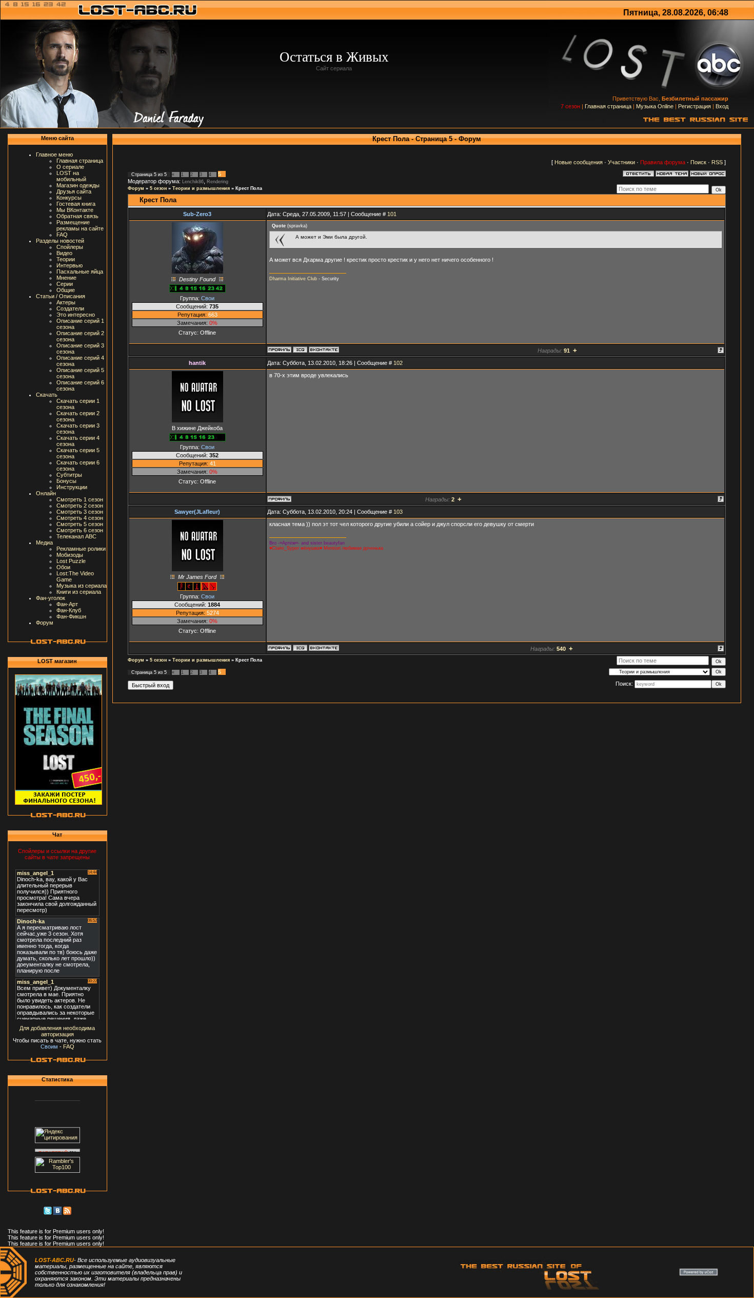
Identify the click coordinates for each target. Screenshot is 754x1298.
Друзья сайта (73, 191)
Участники (621, 162)
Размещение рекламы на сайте (80, 225)
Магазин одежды (78, 185)
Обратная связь (77, 216)
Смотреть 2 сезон (79, 505)
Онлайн (46, 493)
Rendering (217, 181)
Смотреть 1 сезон (79, 499)
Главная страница (608, 106)
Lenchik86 (193, 181)
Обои (63, 567)
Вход (722, 106)
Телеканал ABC (76, 536)
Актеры (65, 302)
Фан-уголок (50, 598)
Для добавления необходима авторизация (57, 1031)
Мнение (66, 278)
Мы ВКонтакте (74, 210)
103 (398, 512)
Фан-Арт (67, 604)
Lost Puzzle (71, 561)
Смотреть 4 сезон (79, 518)
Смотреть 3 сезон (79, 512)
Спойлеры (69, 247)
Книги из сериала (78, 592)
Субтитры (69, 475)
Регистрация (694, 106)
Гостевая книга (75, 204)
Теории (65, 259)
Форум (44, 622)
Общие (65, 290)
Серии (64, 284)
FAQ (62, 234)
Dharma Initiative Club (293, 278)
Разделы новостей (60, 241)
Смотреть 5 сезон (79, 524)
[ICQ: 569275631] (300, 648)
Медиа (44, 542)
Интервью (69, 265)
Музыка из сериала (81, 586)
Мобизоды (69, 555)
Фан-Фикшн (71, 616)
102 (398, 363)
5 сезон (158, 188)
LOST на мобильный (71, 176)
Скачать (46, 395)
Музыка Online (654, 106)
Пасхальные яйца (79, 271)
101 (391, 214)
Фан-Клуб (68, 610)
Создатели (70, 308)
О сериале (70, 167)
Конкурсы (69, 198)
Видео (64, 253)
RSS (717, 162)
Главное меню (54, 154)
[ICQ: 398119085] (300, 349)
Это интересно (75, 315)
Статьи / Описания (60, 296)
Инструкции (71, 487)
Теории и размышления (201, 188)
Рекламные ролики (81, 549)
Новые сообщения (578, 162)
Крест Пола (248, 188)
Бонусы (66, 481)
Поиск (698, 162)
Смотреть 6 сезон (79, 530)
